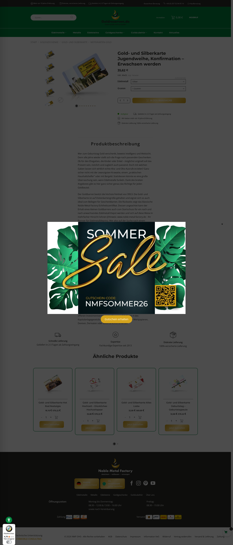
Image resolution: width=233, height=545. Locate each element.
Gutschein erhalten (116, 319)
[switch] (9, 542)
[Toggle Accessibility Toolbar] (8, 519)
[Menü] (13, 525)
